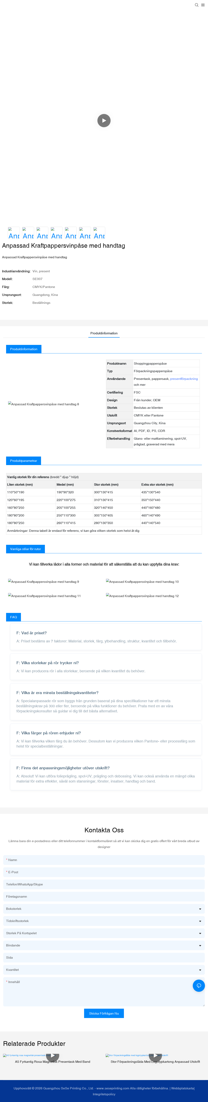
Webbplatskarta (182, 1088)
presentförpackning (184, 378)
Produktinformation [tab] (104, 333)
